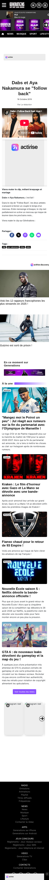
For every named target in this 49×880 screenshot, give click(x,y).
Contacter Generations (24, 868)
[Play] (3, 23)
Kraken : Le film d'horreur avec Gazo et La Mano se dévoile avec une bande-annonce (21, 490)
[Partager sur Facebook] (11, 236)
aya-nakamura (12, 247)
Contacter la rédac (24, 822)
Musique (21, 34)
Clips (24, 859)
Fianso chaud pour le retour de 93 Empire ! (23, 543)
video (22, 247)
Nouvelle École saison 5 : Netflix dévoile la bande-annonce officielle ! (21, 592)
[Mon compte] (45, 5)
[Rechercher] (39, 5)
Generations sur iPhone (24, 830)
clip (4, 247)
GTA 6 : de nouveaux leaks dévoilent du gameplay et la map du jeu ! (22, 655)
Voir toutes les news (24, 691)
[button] (14, 718)
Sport (33, 34)
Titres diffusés (25, 798)
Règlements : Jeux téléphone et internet (24, 848)
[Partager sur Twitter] (18, 236)
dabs (28, 247)
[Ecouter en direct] (33, 5)
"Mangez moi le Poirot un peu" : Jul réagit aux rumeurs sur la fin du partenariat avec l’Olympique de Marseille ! (23, 423)
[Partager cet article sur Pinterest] (25, 236)
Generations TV (24, 856)
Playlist (24, 794)
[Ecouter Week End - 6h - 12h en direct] (24, 372)
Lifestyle (24, 818)
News (10, 34)
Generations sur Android (25, 833)
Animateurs (24, 791)
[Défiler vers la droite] (42, 718)
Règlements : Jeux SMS (24, 845)
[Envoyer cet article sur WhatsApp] (31, 236)
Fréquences (24, 801)
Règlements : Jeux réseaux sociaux (24, 841)
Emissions (24, 788)
